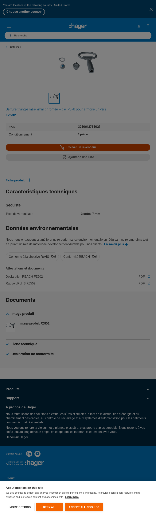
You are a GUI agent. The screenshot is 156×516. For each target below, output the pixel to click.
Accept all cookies (84, 507)
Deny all (50, 507)
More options (20, 507)
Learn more (72, 497)
